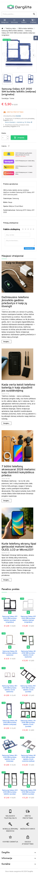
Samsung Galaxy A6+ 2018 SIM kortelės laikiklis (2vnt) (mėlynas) (10, 758)
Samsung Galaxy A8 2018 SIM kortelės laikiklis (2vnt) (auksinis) (28, 654)
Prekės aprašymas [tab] (10, 184)
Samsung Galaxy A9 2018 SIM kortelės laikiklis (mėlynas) (10, 722)
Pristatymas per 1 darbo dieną (24, 160)
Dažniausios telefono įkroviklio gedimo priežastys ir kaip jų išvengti (15, 302)
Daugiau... (6, 341)
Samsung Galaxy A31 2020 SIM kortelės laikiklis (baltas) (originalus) (28, 619)
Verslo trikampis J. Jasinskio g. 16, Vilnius (18, 122)
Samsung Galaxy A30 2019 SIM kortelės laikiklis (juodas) (28, 792)
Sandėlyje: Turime (8, 98)
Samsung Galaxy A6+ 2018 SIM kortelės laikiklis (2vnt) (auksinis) (10, 688)
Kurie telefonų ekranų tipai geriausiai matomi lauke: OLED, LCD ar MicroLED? (19, 546)
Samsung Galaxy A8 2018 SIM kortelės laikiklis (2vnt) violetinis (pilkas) (28, 758)
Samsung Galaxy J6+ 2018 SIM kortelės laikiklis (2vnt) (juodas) (28, 723)
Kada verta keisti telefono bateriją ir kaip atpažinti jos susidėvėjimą (18, 387)
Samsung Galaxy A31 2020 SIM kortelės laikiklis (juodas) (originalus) (9, 619)
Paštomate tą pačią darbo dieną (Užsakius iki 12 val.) (23, 154)
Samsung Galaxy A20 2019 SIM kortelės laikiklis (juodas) (10, 792)
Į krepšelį (19, 137)
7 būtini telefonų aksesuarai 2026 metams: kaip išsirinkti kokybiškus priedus (19, 471)
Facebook (9, 146)
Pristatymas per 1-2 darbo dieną (23, 167)
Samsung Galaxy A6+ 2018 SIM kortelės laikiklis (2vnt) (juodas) (28, 688)
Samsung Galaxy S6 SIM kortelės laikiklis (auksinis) (9, 653)
